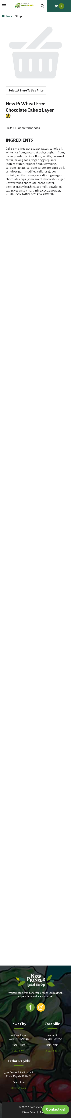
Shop (18, 16)
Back (8, 16)
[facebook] (30, 1007)
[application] (55, 1110)
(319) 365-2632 (18, 1087)
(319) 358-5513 (52, 1050)
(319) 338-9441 (19, 1050)
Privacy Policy (28, 1112)
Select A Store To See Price (26, 90)
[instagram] (41, 1007)
